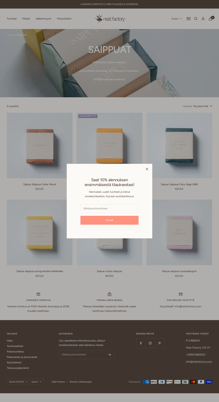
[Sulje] (147, 169)
